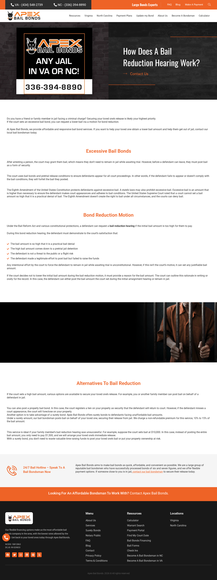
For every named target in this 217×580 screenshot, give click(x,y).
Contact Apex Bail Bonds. (149, 493)
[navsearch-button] (209, 4)
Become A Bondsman (183, 15)
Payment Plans (124, 15)
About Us (163, 15)
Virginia (89, 15)
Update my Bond (145, 15)
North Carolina (104, 15)
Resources (74, 15)
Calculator (204, 15)
